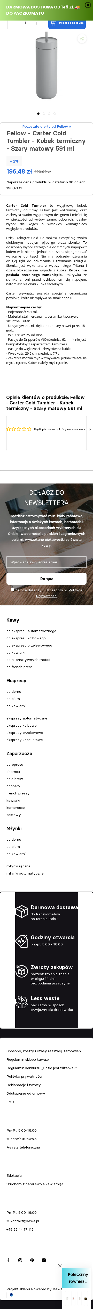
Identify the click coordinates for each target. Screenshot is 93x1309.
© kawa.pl (14, 1282)
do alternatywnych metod (28, 659)
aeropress (14, 764)
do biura (13, 698)
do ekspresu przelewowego (29, 645)
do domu (13, 691)
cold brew (14, 778)
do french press (19, 667)
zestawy (13, 814)
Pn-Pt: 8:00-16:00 (21, 1130)
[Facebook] (8, 1260)
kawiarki (13, 800)
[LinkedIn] (44, 1260)
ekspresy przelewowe (24, 732)
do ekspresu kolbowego (26, 638)
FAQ (10, 1101)
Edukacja (14, 1175)
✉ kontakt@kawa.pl (22, 1221)
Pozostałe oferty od (46, 126)
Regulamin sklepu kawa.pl (28, 1059)
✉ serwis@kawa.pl (21, 1138)
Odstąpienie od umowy (25, 1093)
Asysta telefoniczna (23, 1147)
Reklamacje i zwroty (23, 1085)
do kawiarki (15, 652)
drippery (13, 786)
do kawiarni (16, 706)
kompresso (15, 807)
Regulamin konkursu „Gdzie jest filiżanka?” (41, 1068)
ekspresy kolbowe (21, 725)
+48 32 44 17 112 (20, 1229)
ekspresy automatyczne (26, 718)
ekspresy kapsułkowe (24, 739)
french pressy (18, 793)
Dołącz (46, 578)
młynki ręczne (18, 866)
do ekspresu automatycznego (31, 631)
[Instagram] (20, 1260)
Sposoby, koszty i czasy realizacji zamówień (43, 1051)
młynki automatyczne (25, 873)
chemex (13, 771)
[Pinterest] (32, 1260)
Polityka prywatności (24, 1076)
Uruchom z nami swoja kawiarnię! (34, 1184)
